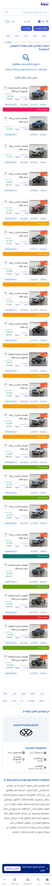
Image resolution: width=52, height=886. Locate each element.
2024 (26, 35)
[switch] (7, 21)
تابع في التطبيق (12, 868)
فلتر (41, 21)
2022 (8, 35)
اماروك (32, 693)
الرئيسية (46, 42)
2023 (17, 35)
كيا (22, 700)
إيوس (23, 693)
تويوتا (42, 700)
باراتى (14, 693)
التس (42, 693)
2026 (44, 35)
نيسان (14, 700)
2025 (35, 35)
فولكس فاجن (42, 28)
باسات (5, 693)
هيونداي (31, 700)
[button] (26, 21)
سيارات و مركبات (34, 42)
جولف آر (27, 28)
